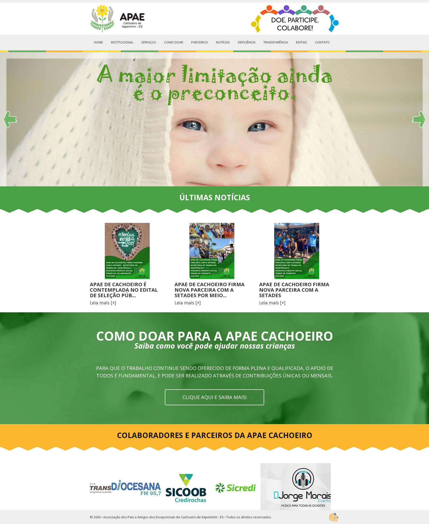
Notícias (223, 42)
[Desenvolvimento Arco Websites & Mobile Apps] (333, 517)
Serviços (148, 42)
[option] (214, 119)
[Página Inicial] (117, 19)
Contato (322, 42)
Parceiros (199, 42)
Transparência (275, 42)
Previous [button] (98, 461)
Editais (301, 42)
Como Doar (173, 42)
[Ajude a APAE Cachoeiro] (295, 19)
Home (98, 42)
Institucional (122, 42)
